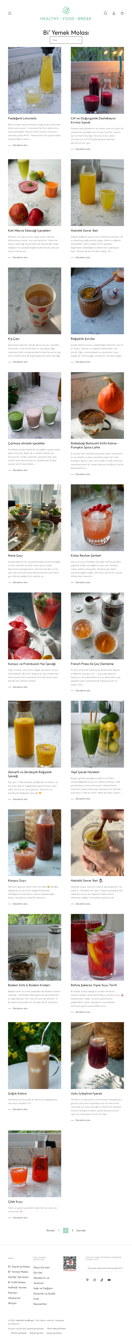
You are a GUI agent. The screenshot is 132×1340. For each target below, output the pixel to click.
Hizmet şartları (37, 1333)
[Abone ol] (122, 1268)
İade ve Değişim (43, 1288)
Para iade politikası (56, 1328)
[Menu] (10, 13)
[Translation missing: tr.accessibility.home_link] (66, 13)
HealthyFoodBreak (25, 1320)
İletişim (12, 1303)
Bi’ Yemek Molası (18, 1271)
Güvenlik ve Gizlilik (44, 1293)
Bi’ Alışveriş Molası (19, 1266)
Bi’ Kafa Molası (17, 1282)
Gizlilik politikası (19, 1333)
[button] (105, 13)
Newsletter (40, 1304)
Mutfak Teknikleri (18, 1277)
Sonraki (81, 1230)
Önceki (50, 1230)
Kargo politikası (54, 1333)
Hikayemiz (14, 1298)
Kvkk (36, 1298)
